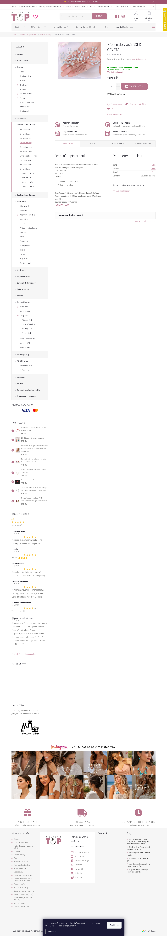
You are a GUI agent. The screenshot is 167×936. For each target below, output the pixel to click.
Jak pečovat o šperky (21, 888)
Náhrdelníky (24, 85)
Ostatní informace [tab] (117, 144)
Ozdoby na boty (25, 245)
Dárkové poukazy (23, 355)
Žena (154, 172)
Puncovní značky (19, 884)
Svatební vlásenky (26, 147)
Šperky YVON (24, 307)
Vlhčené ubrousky (26, 366)
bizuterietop (79, 873)
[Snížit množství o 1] (118, 88)
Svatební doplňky (26, 165)
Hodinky (20, 296)
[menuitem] (20, 27)
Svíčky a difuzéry (23, 289)
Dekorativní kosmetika (27, 215)
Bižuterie (20, 67)
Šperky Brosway (25, 311)
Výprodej (20, 54)
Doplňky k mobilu (25, 263)
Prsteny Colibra (27, 333)
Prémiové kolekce (23, 302)
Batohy (22, 224)
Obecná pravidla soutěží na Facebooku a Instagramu (23, 880)
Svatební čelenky (25, 134)
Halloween (21, 377)
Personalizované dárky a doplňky (28, 390)
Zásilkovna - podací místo (23, 875)
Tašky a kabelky (25, 206)
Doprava (68, 6)
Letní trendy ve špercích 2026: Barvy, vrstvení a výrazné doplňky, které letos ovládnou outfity (138, 841)
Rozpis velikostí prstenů (121, 6)
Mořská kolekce (22, 61)
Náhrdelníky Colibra (28, 324)
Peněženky (23, 210)
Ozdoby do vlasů (25, 76)
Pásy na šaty (24, 259)
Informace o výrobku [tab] (143, 144)
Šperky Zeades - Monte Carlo (27, 396)
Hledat (99, 16)
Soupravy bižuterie (26, 94)
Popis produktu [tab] (67, 144)
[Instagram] (123, 16)
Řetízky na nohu (25, 107)
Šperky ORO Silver (26, 343)
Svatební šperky (25, 169)
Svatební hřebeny (26, 143)
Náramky (23, 89)
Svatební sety (26, 178)
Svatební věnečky (25, 138)
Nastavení (52, 931)
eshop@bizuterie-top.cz (83, 852)
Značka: (115, 114)
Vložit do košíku (136, 86)
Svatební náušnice (28, 182)
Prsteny (22, 98)
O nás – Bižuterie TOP (21, 907)
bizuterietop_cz (80, 877)
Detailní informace (138, 59)
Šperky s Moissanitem (27, 339)
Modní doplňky (22, 201)
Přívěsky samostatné (27, 103)
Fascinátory (24, 241)
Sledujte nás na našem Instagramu (93, 747)
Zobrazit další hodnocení (144, 221)
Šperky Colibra (24, 316)
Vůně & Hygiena (22, 361)
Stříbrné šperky (22, 118)
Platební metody (80, 6)
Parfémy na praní (25, 370)
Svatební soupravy (26, 151)
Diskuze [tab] (92, 144)
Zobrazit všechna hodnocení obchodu (26, 654)
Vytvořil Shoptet (150, 931)
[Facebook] (117, 16)
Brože (22, 72)
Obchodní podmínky (27, 6)
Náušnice (23, 81)
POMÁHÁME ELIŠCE (62, 205)
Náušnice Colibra (27, 320)
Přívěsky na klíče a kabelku (28, 228)
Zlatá (154, 165)
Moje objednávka (19, 903)
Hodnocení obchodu (103, 6)
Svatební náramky (28, 186)
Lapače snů (23, 232)
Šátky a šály (24, 219)
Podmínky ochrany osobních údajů (50, 6)
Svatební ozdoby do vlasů (29, 156)
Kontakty (14, 6)
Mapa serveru (18, 872)
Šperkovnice (21, 270)
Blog (90, 6)
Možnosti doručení (118, 72)
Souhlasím (114, 925)
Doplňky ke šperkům (24, 277)
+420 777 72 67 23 (81, 856)
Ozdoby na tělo (25, 111)
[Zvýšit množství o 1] (118, 84)
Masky (22, 237)
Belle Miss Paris (25, 347)
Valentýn (20, 384)
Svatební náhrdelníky (29, 173)
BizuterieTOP (79, 869)
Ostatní (22, 250)
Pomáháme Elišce (139, 6)
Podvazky (23, 254)
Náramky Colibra (27, 329)
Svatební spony (25, 130)
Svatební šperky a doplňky (26, 125)
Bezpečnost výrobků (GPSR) (23, 894)
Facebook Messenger (82, 861)
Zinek (153, 168)
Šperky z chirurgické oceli (26, 195)
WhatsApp (78, 865)
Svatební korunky (26, 160)
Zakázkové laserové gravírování (24, 891)
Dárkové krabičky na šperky (26, 283)
